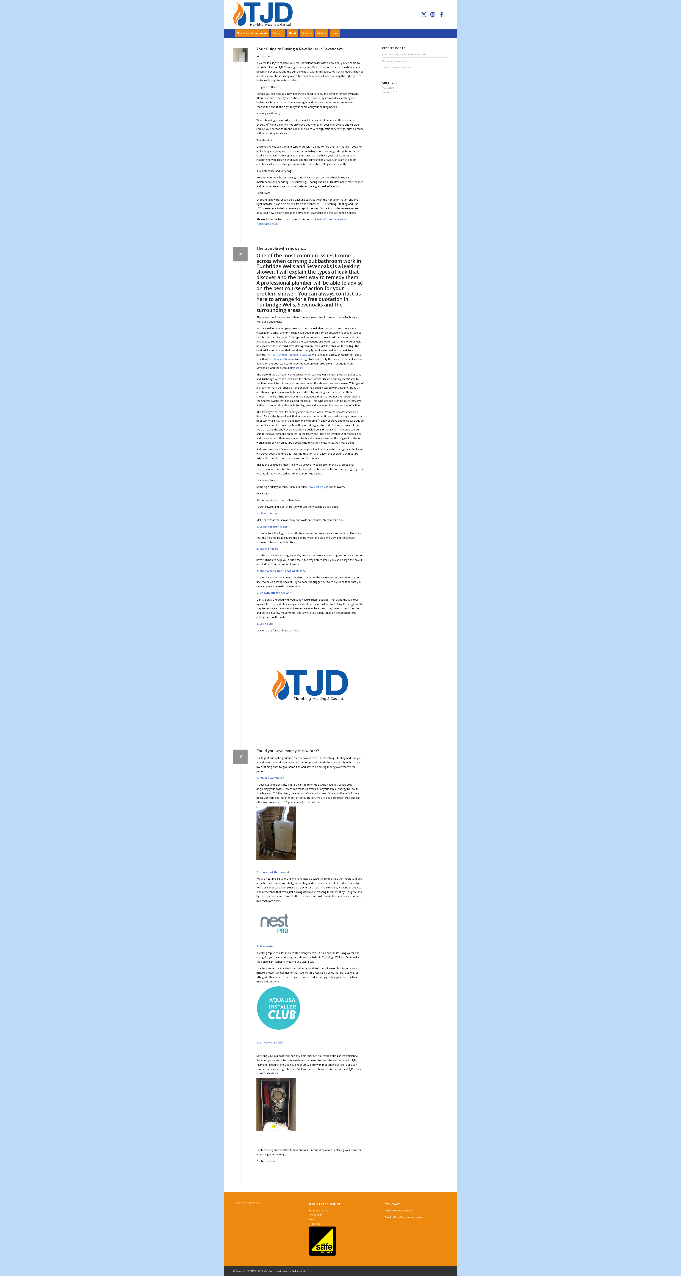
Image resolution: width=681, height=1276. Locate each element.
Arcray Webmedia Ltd (296, 1271)
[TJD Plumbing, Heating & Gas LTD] (263, 14)
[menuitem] (252, 33)
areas (298, 367)
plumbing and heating (281, 359)
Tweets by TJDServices (247, 1202)
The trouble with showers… (281, 248)
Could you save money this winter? (287, 750)
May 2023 (388, 88)
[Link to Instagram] (432, 14)
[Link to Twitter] (424, 14)
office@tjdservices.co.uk (407, 1217)
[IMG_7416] (240, 55)
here (261, 299)
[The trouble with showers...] (240, 254)
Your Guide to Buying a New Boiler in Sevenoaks (299, 48)
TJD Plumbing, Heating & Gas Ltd (291, 354)
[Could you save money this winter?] (240, 757)
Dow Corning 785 (318, 486)
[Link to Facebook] (441, 14)
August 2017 (389, 92)
